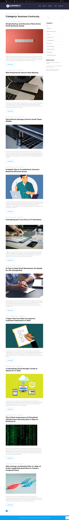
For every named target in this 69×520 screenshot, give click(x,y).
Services (50, 5)
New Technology (50, 46)
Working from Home (51, 55)
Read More (10, 64)
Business (49, 28)
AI (47, 25)
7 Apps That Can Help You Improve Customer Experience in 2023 (20, 319)
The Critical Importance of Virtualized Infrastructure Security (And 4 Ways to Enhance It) (22, 419)
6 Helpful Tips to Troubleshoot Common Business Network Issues (22, 170)
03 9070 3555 (9, 1)
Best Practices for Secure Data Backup (22, 73)
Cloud (48, 34)
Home (39, 5)
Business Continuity (51, 31)
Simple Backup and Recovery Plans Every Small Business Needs (23, 25)
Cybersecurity (50, 37)
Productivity (50, 52)
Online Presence (50, 49)
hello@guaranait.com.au (31, 1)
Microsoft (49, 43)
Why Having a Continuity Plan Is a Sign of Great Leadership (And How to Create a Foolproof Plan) (23, 468)
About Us (44, 5)
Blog (55, 5)
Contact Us (60, 5)
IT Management (50, 40)
